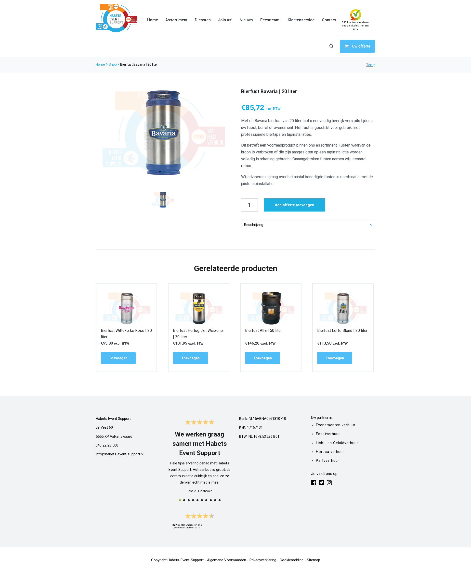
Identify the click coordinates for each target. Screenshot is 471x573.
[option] (163, 132)
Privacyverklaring (262, 560)
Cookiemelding (291, 560)
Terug (370, 65)
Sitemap (313, 560)
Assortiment (176, 20)
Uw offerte (361, 46)
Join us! (225, 20)
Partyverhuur (327, 461)
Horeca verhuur (330, 452)
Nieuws (246, 20)
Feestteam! (270, 20)
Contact (329, 20)
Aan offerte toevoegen (294, 205)
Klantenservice (301, 20)
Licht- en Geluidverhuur (337, 443)
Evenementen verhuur (335, 425)
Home (152, 20)
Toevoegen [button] (118, 358)
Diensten (203, 20)
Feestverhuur (328, 434)
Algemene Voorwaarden (226, 560)
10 (220, 500)
